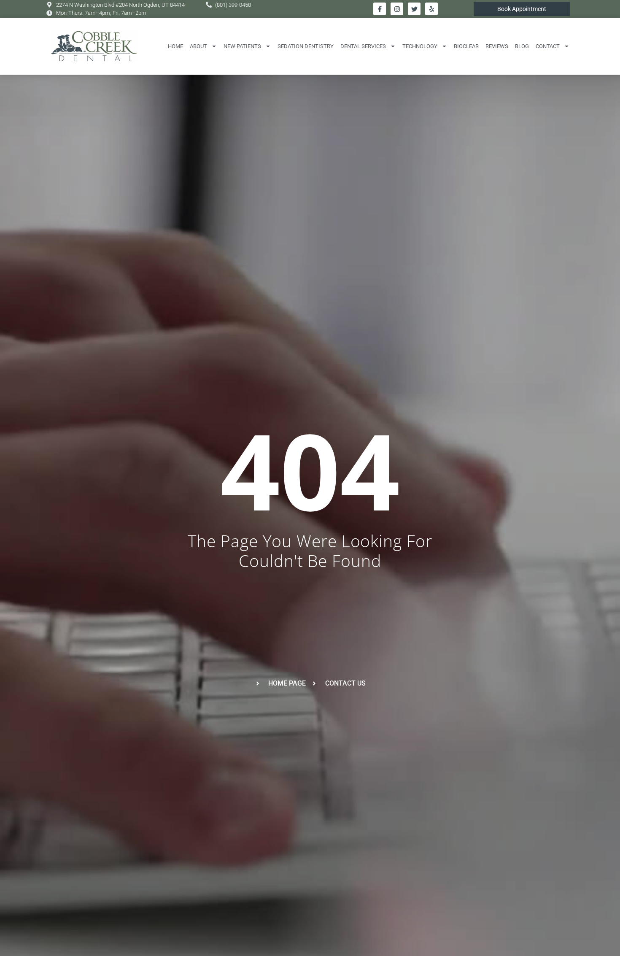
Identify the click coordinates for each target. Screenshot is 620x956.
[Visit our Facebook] (379, 9)
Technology (419, 46)
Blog (522, 46)
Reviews (496, 46)
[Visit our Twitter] (414, 9)
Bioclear (466, 46)
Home (175, 46)
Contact (548, 46)
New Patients (242, 46)
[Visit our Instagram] (397, 9)
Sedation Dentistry (306, 46)
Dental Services (363, 46)
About (198, 46)
